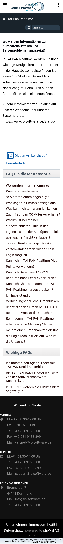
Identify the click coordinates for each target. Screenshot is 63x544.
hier (54, 542)
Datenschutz (13, 530)
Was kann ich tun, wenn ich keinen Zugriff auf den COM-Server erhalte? (33, 211)
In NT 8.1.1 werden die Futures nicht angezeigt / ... (33, 389)
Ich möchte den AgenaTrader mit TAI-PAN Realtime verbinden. (30, 365)
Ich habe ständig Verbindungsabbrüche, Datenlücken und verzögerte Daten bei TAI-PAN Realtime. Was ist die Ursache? (32, 304)
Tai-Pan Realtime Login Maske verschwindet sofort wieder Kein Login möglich (30, 249)
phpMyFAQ (51, 530)
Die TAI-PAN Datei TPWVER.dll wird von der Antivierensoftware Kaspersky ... (32, 377)
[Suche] (28, 27)
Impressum (37, 525)
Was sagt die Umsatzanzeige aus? (31, 203)
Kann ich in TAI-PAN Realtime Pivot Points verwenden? (32, 263)
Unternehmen (16, 525)
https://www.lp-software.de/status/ (29, 121)
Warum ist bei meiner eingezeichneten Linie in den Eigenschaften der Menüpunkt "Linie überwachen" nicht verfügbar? (33, 229)
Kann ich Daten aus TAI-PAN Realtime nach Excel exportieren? (31, 275)
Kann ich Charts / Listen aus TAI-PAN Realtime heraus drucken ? (30, 286)
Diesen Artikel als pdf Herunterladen (26, 159)
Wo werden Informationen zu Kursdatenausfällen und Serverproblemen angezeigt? (27, 191)
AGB (52, 525)
